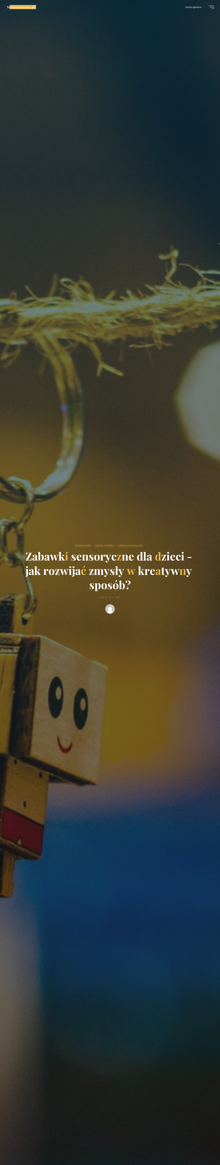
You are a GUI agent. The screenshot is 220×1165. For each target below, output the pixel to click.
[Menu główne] (211, 7)
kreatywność (83, 545)
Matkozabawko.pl (21, 7)
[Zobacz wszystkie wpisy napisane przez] (110, 609)
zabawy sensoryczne (130, 545)
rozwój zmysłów (104, 545)
